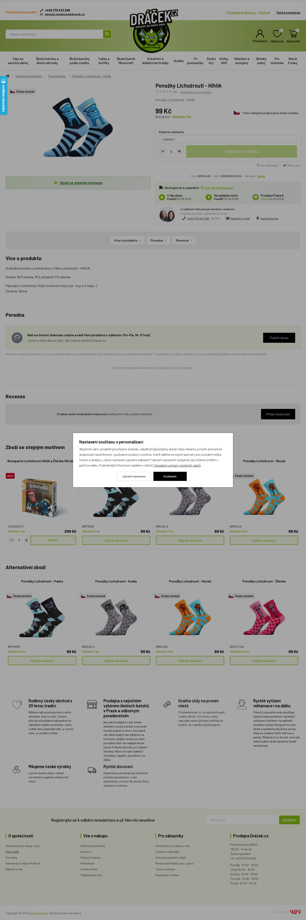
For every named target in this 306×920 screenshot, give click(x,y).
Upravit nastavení (134, 476)
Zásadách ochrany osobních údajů (177, 465)
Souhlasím (170, 476)
